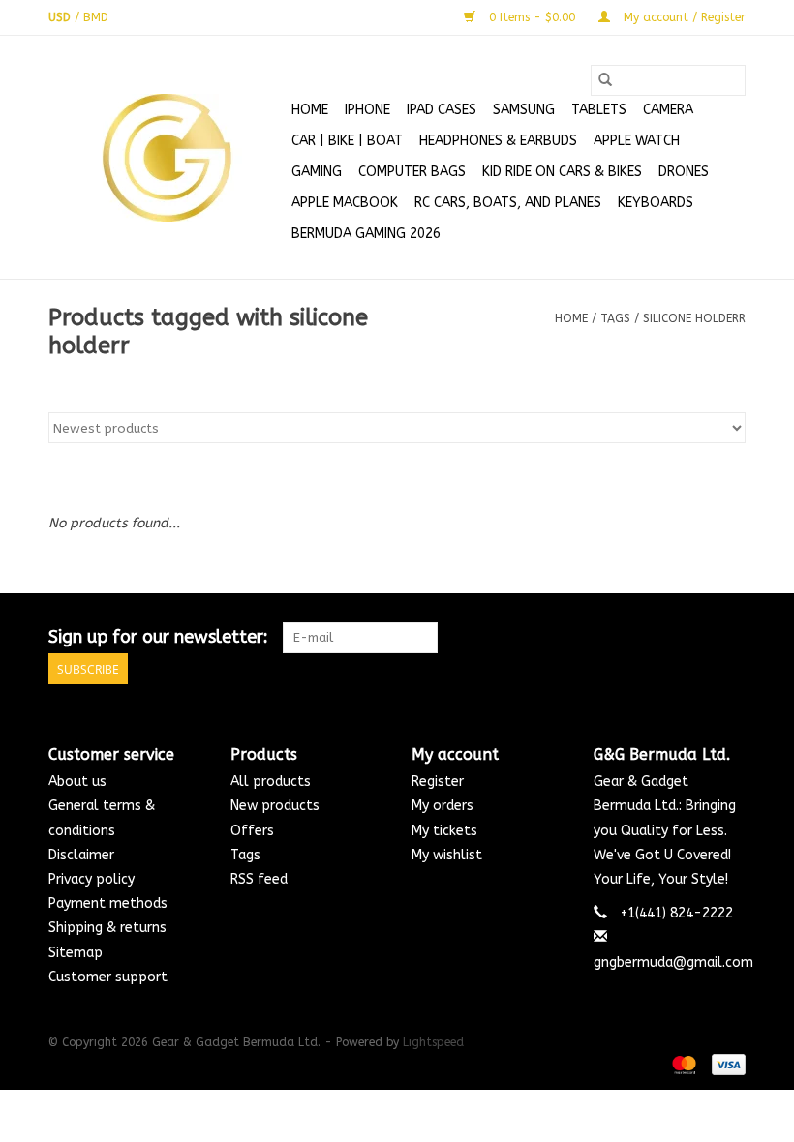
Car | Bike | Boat (347, 141)
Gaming (316, 172)
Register (438, 781)
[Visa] (725, 1063)
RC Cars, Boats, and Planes (507, 203)
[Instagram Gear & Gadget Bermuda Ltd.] (730, 637)
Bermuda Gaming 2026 (366, 233)
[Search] (605, 80)
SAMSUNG (524, 110)
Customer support (108, 977)
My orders (442, 805)
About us (77, 781)
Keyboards (655, 203)
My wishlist (447, 855)
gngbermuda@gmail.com (673, 962)
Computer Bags (412, 172)
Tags (615, 318)
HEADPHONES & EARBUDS (498, 141)
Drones (683, 172)
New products (275, 805)
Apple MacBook (344, 203)
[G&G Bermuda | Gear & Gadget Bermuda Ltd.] (167, 158)
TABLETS (598, 110)
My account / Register (683, 17)
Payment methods (108, 903)
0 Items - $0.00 (532, 17)
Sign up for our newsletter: (158, 637)
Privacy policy (91, 879)
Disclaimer (81, 855)
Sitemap (75, 953)
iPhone (367, 110)
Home (309, 110)
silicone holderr (694, 318)
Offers (252, 831)
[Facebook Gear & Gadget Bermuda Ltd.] (660, 637)
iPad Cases (441, 110)
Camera (668, 110)
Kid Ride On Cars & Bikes (562, 172)
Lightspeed (433, 1042)
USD (61, 17)
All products (270, 781)
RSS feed (259, 879)
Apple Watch (637, 141)
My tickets (444, 831)
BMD (95, 17)
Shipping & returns (107, 927)
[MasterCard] (682, 1063)
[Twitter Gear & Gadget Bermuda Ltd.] (695, 637)
